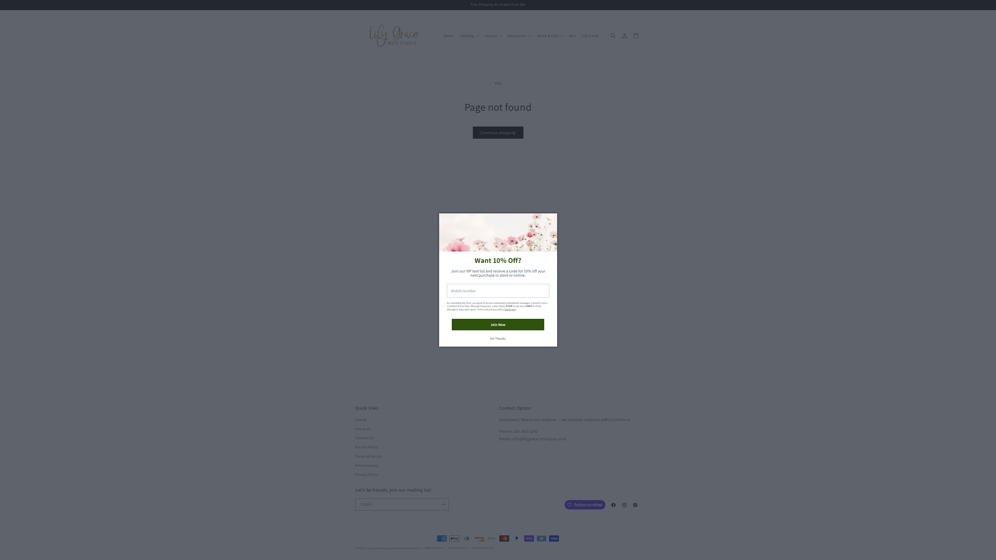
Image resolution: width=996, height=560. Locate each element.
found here (510, 309)
